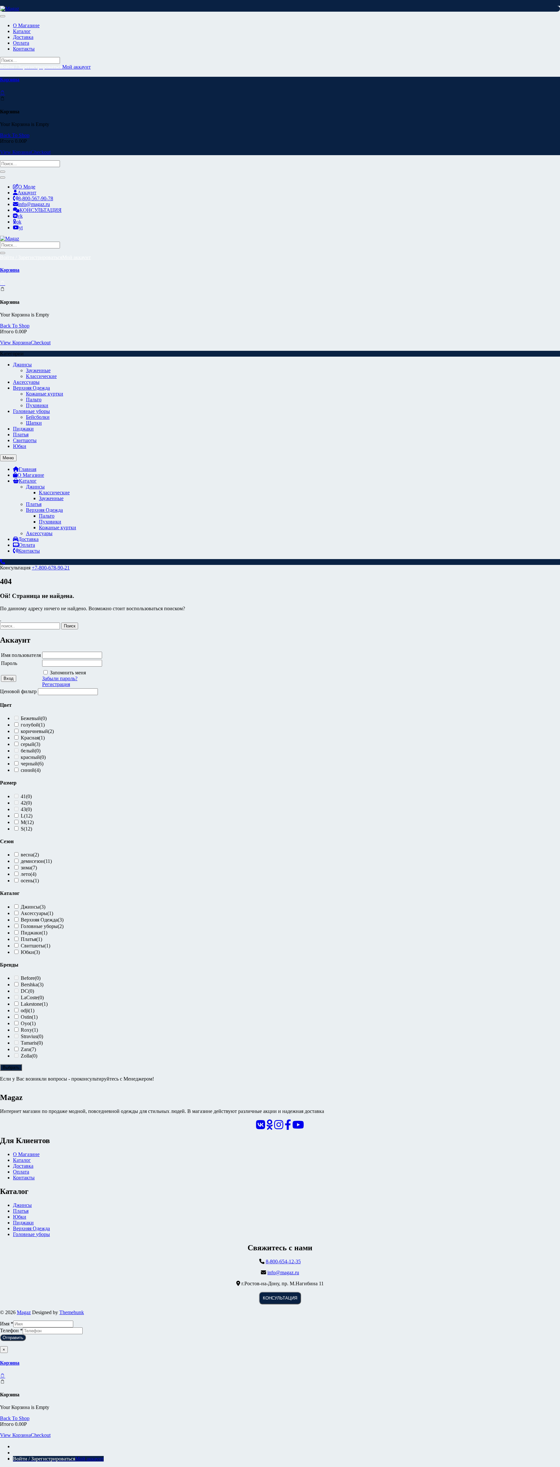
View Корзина (15, 152)
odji (27, 1010)
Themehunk (71, 1312)
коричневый (37, 731)
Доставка (23, 1166)
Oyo (28, 1023)
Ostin (29, 1017)
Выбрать (11, 1067)
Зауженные (38, 370)
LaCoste (32, 997)
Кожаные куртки (44, 393)
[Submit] (2, 172)
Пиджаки (23, 428)
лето (28, 874)
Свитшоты (25, 440)
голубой (33, 725)
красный (33, 757)
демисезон (36, 861)
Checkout (41, 152)
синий (31, 770)
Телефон (11, 1330)
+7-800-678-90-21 (51, 567)
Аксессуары (26, 382)
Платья (21, 434)
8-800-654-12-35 (283, 1261)
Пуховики (37, 405)
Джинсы (22, 364)
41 (26, 796)
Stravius (32, 1036)
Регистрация (56, 684)
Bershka (32, 984)
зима (29, 867)
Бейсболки (38, 417)
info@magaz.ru (283, 1272)
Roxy (29, 1030)
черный (32, 763)
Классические (41, 376)
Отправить (13, 1337)
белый (31, 750)
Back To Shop (14, 135)
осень (30, 880)
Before (31, 978)
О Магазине (26, 1154)
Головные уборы (31, 411)
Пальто (33, 399)
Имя (6, 1323)
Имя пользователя (21, 655)
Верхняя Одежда (31, 388)
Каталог (22, 1160)
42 (26, 803)
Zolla (29, 1056)
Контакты (24, 1177)
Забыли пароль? (59, 678)
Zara (28, 1049)
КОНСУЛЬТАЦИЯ (280, 1298)
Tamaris (32, 1043)
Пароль (9, 663)
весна (30, 854)
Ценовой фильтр (18, 691)
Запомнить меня (68, 672)
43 (26, 809)
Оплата (21, 1172)
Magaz (24, 1312)
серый (30, 744)
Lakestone (34, 1004)
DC (27, 991)
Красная (33, 737)
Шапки (34, 423)
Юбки (19, 446)
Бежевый (34, 718)
